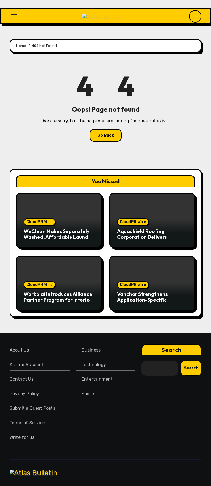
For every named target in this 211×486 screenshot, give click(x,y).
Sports (88, 393)
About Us (19, 350)
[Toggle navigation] (14, 16)
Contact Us (22, 379)
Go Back (105, 135)
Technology (94, 364)
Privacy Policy (24, 393)
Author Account (27, 364)
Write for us (22, 437)
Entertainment (97, 379)
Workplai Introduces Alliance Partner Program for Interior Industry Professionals (58, 300)
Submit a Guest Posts (32, 408)
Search (171, 349)
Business (91, 350)
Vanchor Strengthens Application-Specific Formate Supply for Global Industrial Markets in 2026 (148, 303)
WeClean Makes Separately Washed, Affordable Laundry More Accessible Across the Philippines (58, 240)
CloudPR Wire (39, 222)
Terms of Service (27, 422)
